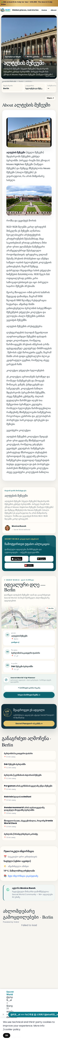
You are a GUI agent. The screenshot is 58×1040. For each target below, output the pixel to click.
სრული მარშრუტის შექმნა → (29, 695)
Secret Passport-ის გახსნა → (29, 723)
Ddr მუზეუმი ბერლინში (22, 666)
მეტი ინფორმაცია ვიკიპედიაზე (23, 875)
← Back (7, 51)
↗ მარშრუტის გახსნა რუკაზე (29, 688)
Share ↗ (50, 98)
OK (6, 1035)
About (54, 10)
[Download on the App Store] (17, 559)
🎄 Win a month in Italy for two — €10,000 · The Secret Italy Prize (26, 3)
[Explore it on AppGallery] (29, 566)
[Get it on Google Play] (41, 559)
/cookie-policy (11, 1029)
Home (44, 10)
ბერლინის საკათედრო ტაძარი (25, 653)
